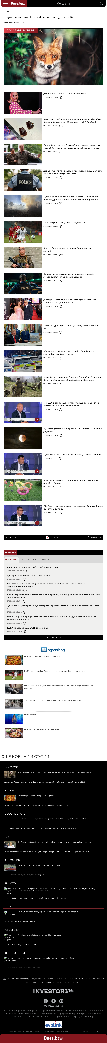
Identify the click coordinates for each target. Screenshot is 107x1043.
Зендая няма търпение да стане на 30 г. (22, 968)
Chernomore (49, 982)
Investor (11, 767)
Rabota (99, 979)
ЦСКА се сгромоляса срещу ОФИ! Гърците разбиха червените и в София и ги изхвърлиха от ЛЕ (47, 852)
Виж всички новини (53, 637)
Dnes (17, 979)
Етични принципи (28, 1013)
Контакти (25, 1010)
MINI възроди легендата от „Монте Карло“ (24, 875)
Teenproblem (15, 953)
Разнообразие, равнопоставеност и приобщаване (42, 1016)
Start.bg (40, 982)
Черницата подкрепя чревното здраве (22, 921)
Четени (25, 559)
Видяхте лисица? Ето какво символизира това (38, 17)
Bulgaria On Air (37, 979)
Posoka (58, 982)
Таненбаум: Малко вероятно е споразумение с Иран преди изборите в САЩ (52, 819)
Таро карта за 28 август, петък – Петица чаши (39, 935)
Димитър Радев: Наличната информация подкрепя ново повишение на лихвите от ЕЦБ (44, 782)
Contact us (94, 1031)
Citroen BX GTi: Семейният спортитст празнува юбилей (43, 865)
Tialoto (10, 883)
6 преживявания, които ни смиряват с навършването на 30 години (35, 898)
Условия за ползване (76, 1010)
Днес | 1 (66, 4)
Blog (34, 982)
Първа (11, 537)
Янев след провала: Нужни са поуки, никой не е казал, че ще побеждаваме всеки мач (55, 842)
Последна (94, 537)
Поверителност (53, 1010)
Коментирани (41, 559)
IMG (4, 979)
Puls (8, 906)
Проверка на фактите (88, 1013)
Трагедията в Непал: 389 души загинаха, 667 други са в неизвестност (53, 700)
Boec (64, 982)
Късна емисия (30, 715)
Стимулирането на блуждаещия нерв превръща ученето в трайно (49, 912)
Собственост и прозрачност (57, 1013)
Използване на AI (82, 1016)
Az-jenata (12, 929)
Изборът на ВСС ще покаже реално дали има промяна (72, 454)
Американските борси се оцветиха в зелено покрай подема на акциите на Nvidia (54, 772)
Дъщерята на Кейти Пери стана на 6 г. (65, 93)
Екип (15, 1010)
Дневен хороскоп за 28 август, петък (21, 944)
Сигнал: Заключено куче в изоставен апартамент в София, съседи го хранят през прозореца (59, 687)
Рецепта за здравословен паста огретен (41, 729)
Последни (11, 559)
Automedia (13, 860)
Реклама (38, 1010)
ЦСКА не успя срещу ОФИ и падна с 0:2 (64, 222)
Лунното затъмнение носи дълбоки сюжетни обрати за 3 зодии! (47, 958)
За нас (7, 1010)
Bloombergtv (15, 813)
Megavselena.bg (74, 982)
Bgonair (11, 790)
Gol (7, 836)
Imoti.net (91, 979)
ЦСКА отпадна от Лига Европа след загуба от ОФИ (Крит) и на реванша (54, 671)
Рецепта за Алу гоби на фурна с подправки (42, 656)
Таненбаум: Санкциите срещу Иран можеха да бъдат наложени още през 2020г (40, 828)
